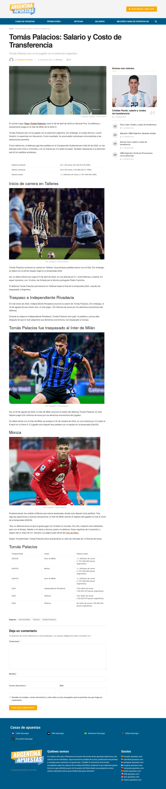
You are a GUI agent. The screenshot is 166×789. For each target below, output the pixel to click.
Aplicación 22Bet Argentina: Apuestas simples (138, 133)
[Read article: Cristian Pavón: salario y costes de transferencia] (134, 91)
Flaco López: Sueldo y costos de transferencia (138, 124)
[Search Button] (156, 21)
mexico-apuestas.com (132, 780)
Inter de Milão (24, 619)
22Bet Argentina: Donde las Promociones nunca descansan (136, 154)
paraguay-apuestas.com (133, 762)
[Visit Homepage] (22, 9)
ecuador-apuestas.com (133, 756)
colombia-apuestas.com (133, 759)
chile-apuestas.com (131, 774)
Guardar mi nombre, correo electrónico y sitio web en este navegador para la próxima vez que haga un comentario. (57, 698)
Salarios (100, 21)
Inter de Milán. (72, 532)
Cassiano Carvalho (25, 59)
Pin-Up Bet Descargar (24, 739)
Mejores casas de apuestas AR (133, 21)
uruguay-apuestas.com (133, 765)
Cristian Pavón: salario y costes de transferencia (129, 112)
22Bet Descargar (132, 733)
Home (11, 28)
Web (62, 685)
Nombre (13, 673)
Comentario (15, 641)
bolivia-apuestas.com (132, 771)
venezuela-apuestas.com (134, 768)
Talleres (36, 619)
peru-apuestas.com (131, 777)
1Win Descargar (57, 733)
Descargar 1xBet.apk (142, 9)
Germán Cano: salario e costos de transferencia (133, 143)
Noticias (78, 21)
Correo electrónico (18, 685)
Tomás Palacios (49, 619)
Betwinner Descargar (96, 733)
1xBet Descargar (22, 733)
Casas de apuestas (25, 21)
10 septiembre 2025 (44, 59)
